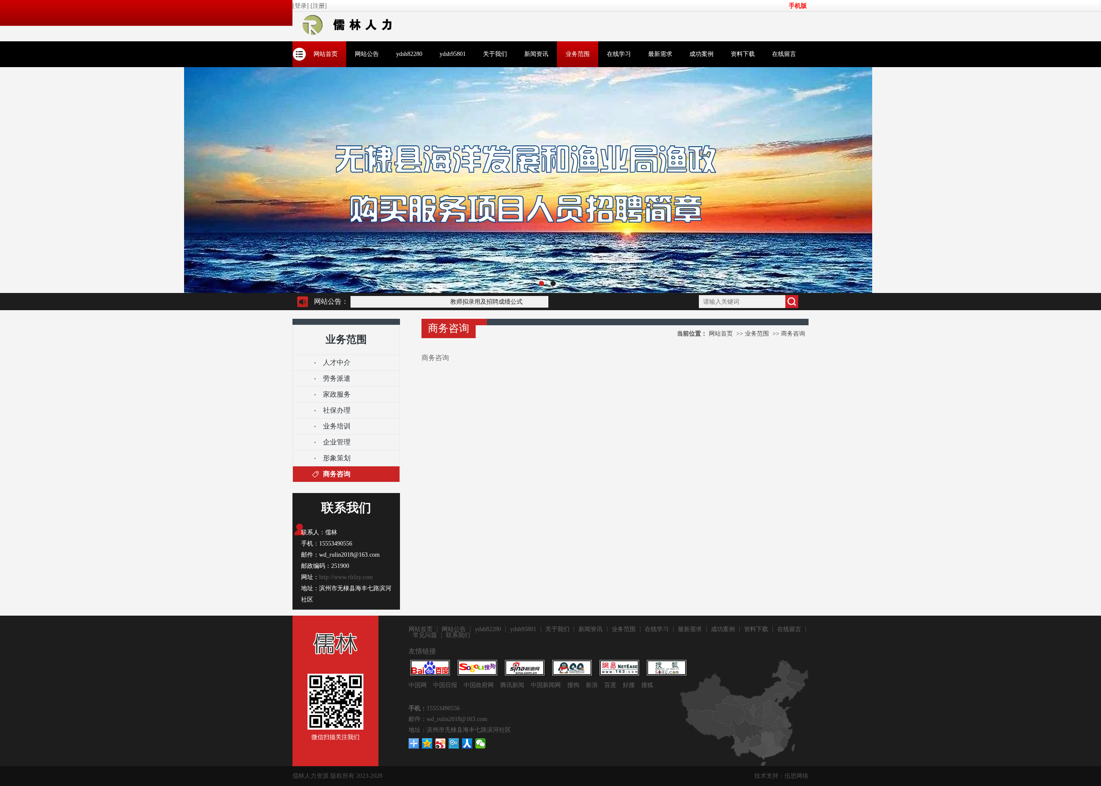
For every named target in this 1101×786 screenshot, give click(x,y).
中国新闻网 (546, 685)
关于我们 (495, 54)
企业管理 (337, 442)
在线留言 (784, 54)
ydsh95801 (453, 54)
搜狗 (573, 685)
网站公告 (367, 54)
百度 (610, 685)
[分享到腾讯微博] (454, 743)
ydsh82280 (409, 54)
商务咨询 (337, 474)
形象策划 (337, 458)
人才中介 (337, 362)
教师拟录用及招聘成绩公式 (476, 302)
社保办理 (337, 410)
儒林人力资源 (310, 776)
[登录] (301, 6)
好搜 (629, 685)
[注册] (320, 6)
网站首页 (326, 54)
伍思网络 (796, 776)
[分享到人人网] (467, 743)
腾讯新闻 (512, 685)
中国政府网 (479, 685)
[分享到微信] (480, 743)
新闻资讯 (536, 54)
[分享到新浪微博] (440, 743)
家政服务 (337, 394)
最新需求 (660, 54)
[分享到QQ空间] (427, 743)
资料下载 (743, 54)
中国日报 (445, 685)
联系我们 (458, 635)
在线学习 (619, 54)
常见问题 (425, 635)
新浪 (592, 685)
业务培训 (337, 426)
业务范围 (578, 54)
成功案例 (701, 54)
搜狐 (647, 685)
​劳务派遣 (337, 378)
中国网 (418, 685)
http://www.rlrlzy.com (346, 577)
